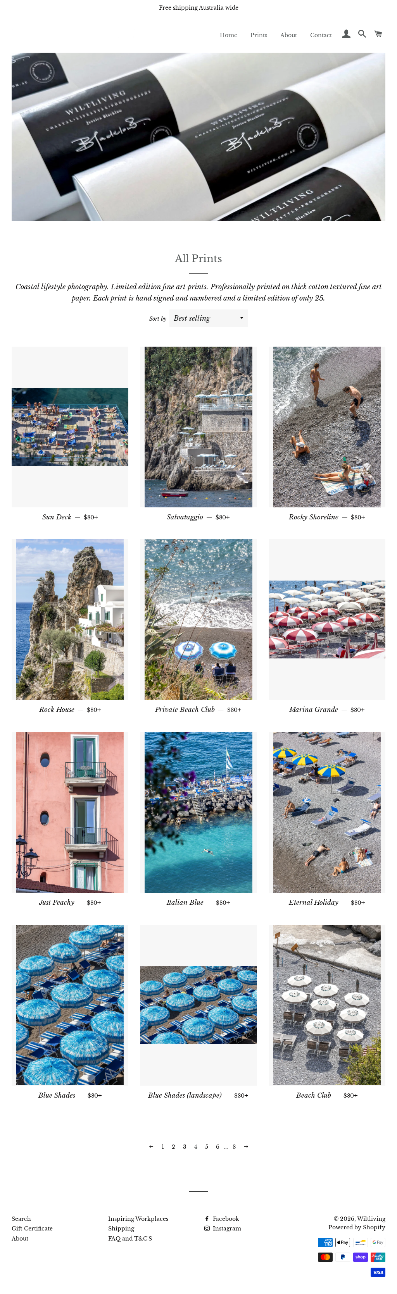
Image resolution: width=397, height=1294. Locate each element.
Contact (321, 35)
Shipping (121, 1228)
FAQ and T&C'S (130, 1238)
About (288, 35)
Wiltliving (371, 1218)
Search (21, 1218)
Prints (258, 35)
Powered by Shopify (356, 1227)
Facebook (225, 1218)
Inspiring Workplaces (138, 1218)
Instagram (226, 1228)
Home (228, 35)
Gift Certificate (32, 1228)
